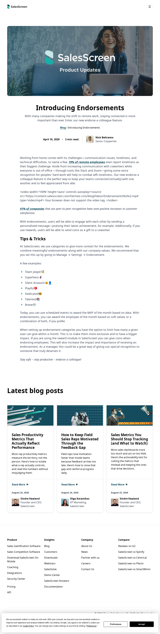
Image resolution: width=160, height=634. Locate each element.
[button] (150, 7)
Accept (141, 624)
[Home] (17, 7)
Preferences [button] (91, 626)
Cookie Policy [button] (28, 626)
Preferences (115, 624)
